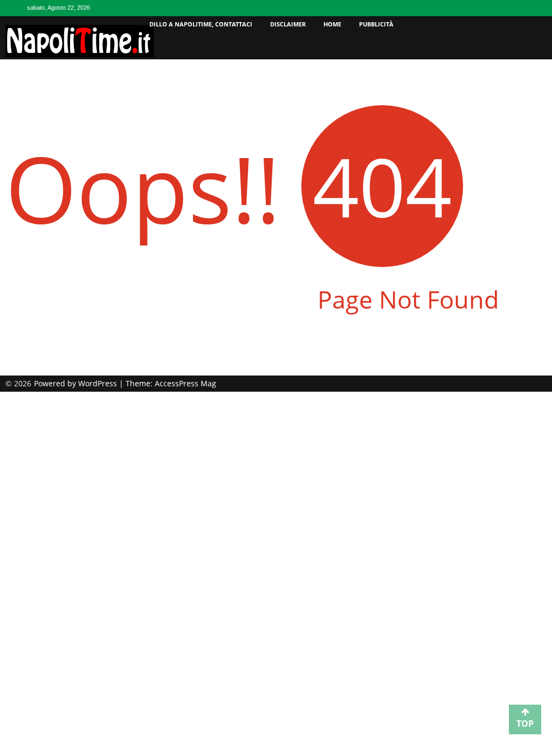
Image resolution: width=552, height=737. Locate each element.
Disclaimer (288, 24)
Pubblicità (376, 24)
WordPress (98, 383)
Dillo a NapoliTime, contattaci (200, 24)
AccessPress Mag (185, 383)
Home (332, 24)
